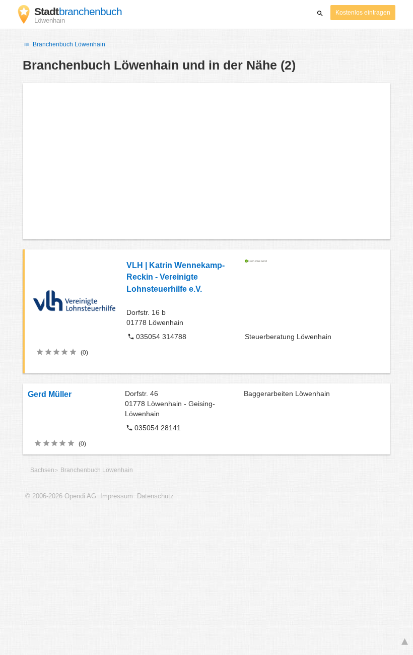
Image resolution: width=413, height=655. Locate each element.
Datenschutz (155, 496)
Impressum (116, 496)
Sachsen (42, 470)
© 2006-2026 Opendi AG (60, 496)
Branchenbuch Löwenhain (68, 44)
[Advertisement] (206, 161)
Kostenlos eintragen (362, 12)
